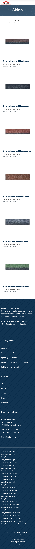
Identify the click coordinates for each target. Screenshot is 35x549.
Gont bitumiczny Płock (8, 454)
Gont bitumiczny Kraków (9, 462)
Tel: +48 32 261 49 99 (9, 429)
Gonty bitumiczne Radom (9, 457)
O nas (3, 393)
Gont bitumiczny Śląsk (8, 465)
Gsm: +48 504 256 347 (10, 432)
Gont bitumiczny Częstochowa (10, 515)
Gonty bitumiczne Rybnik (9, 476)
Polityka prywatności (10, 367)
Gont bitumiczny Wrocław (9, 488)
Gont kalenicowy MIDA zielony (16, 286)
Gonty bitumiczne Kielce (8, 482)
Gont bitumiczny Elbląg (8, 471)
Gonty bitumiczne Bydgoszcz (10, 507)
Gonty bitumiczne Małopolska (10, 513)
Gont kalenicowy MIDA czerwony (17, 151)
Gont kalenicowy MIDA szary (15, 241)
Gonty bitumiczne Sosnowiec (10, 510)
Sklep (3, 388)
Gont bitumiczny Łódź (8, 468)
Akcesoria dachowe (12, 13)
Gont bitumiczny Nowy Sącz (10, 504)
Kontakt (4, 403)
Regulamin (5, 348)
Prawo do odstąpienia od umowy (15, 362)
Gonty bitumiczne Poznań (9, 493)
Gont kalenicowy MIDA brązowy (17, 61)
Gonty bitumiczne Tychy (8, 460)
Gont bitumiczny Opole (8, 451)
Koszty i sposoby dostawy (12, 353)
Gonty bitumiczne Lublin (8, 485)
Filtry (18, 20)
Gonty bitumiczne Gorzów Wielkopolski (13, 524)
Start (3, 13)
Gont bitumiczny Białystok (9, 501)
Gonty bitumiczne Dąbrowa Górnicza (12, 521)
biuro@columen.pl (9, 437)
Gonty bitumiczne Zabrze (9, 479)
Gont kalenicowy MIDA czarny (16, 106)
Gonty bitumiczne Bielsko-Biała (11, 518)
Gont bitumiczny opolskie (9, 490)
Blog (3, 398)
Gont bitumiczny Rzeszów (9, 496)
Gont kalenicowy (23, 13)
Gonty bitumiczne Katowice (9, 499)
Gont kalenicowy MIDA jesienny (16, 196)
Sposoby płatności (9, 357)
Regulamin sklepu (17, 539)
